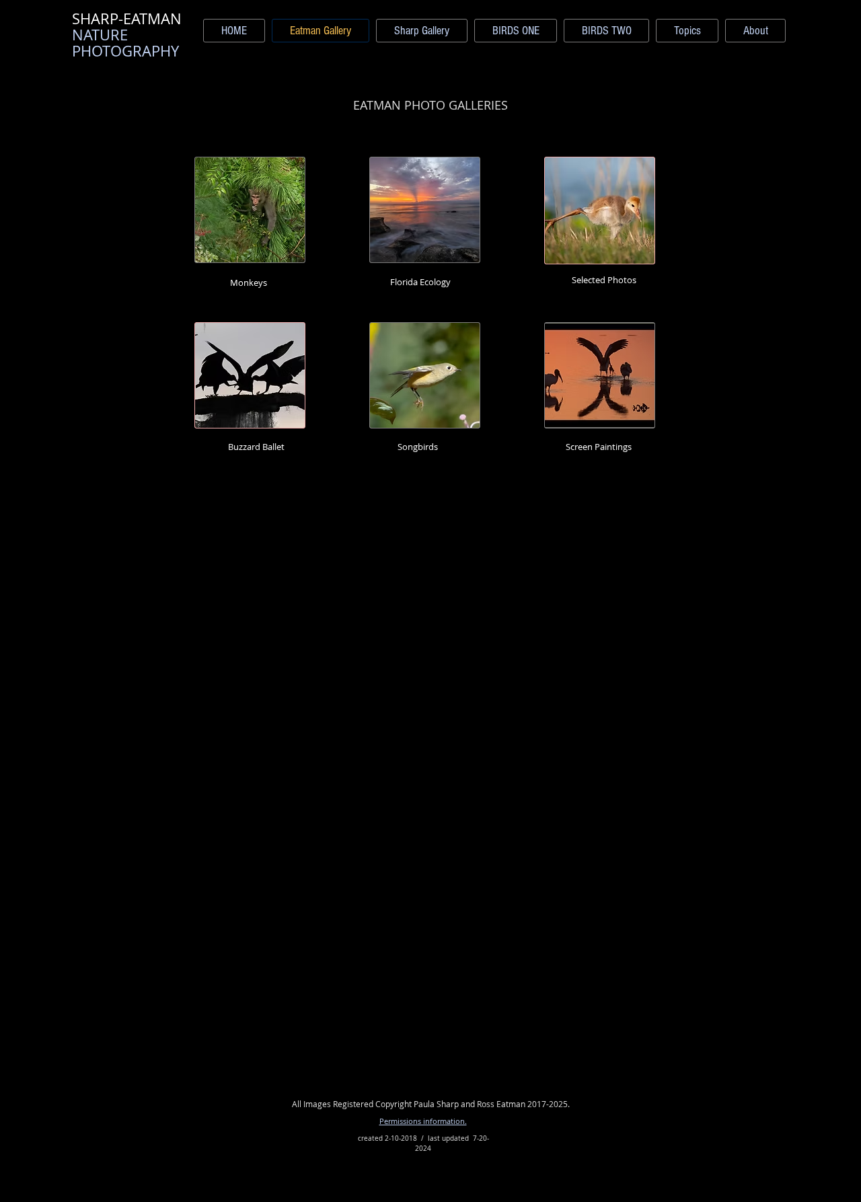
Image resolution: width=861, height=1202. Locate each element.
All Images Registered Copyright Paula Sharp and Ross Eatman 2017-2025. (431, 1103)
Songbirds (418, 447)
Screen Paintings (599, 447)
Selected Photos (604, 280)
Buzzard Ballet (256, 447)
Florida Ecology (420, 282)
